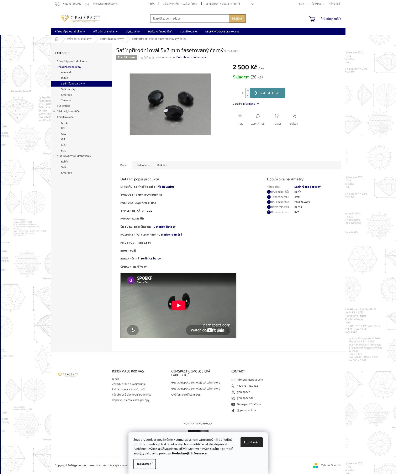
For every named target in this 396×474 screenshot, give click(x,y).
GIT (63, 139)
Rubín (64, 78)
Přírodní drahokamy (69, 67)
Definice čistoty (164, 227)
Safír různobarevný (73, 84)
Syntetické (63, 106)
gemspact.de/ (246, 398)
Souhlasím (252, 442)
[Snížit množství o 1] (247, 95)
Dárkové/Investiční (68, 111)
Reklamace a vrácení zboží (223, 4)
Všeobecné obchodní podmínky (131, 395)
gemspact (243, 392)
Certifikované (65, 117)
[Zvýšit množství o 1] (247, 90)
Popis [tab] (123, 165)
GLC (63, 145)
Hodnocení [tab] (142, 165)
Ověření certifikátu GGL (185, 395)
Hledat (237, 18)
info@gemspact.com (250, 380)
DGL (63, 128)
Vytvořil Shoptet (331, 465)
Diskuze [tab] (162, 165)
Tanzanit (66, 100)
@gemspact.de (246, 410)
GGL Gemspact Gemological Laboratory (195, 383)
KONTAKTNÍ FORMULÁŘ (198, 424)
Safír (64, 167)
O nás (151, 4)
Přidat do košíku (270, 93)
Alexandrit (67, 72)
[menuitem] (70, 31)
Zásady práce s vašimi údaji (180, 4)
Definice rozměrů (170, 235)
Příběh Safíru (165, 187)
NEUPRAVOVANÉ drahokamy (74, 156)
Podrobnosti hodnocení (191, 57)
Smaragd (66, 95)
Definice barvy (151, 259)
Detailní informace (244, 104)
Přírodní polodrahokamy (72, 61)
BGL (63, 151)
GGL (63, 134)
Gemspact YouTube (249, 404)
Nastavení (144, 464)
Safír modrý (68, 89)
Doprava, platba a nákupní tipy (130, 400)
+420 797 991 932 (247, 386)
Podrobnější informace (189, 453)
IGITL (64, 123)
